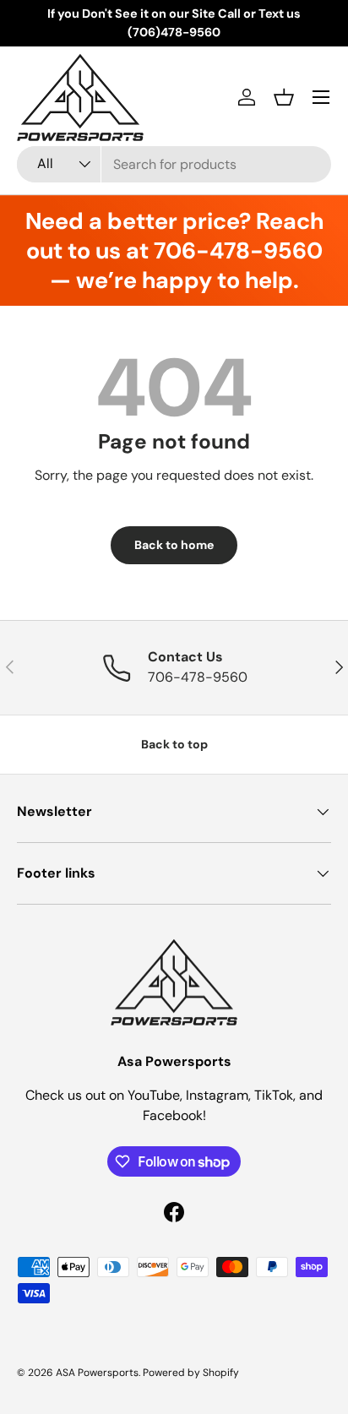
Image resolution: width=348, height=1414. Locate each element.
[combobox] (174, 164)
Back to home (174, 544)
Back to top (174, 744)
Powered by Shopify (191, 1372)
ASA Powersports (97, 1372)
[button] (283, 97)
